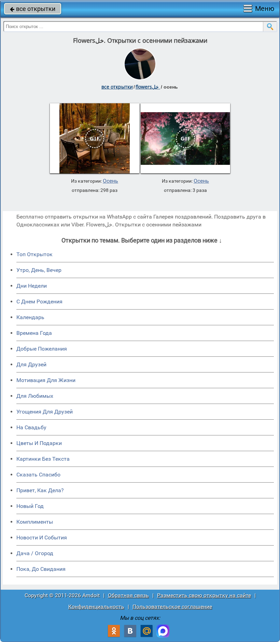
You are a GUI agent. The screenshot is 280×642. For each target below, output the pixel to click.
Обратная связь (128, 595)
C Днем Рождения (39, 301)
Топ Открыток (34, 254)
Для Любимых (34, 396)
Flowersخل (148, 86)
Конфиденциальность (96, 606)
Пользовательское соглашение (172, 606)
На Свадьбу (31, 427)
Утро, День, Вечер (38, 270)
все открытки (32, 8)
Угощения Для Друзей (44, 411)
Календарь (30, 317)
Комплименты (34, 522)
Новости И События (41, 537)
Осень (110, 181)
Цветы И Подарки (39, 443)
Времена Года (34, 333)
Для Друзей (31, 364)
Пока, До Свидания (41, 569)
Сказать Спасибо (38, 474)
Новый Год (30, 506)
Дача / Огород (34, 553)
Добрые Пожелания (41, 348)
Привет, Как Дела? (40, 490)
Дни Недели (31, 286)
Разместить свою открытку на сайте (204, 595)
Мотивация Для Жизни (45, 380)
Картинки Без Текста (43, 459)
